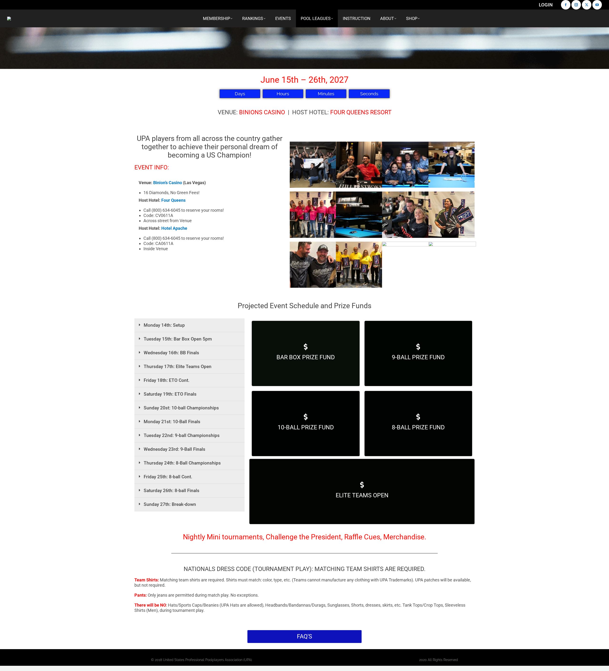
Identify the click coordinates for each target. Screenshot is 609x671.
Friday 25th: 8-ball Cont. (168, 476)
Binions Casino (262, 112)
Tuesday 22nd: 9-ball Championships (182, 435)
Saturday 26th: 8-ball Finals (171, 490)
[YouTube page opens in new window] (597, 5)
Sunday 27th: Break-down (170, 504)
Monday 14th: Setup (164, 325)
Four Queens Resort (361, 112)
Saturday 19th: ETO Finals (170, 394)
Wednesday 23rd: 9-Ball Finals (174, 449)
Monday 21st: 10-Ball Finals (172, 421)
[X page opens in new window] (586, 5)
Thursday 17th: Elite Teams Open (177, 366)
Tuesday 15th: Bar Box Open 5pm (178, 339)
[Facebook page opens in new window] (565, 5)
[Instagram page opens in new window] (576, 5)
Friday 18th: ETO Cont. (166, 380)
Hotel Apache (174, 228)
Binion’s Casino (167, 182)
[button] (189, 325)
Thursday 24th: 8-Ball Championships (182, 463)
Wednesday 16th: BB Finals (171, 352)
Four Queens (173, 200)
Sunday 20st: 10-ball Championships (181, 408)
